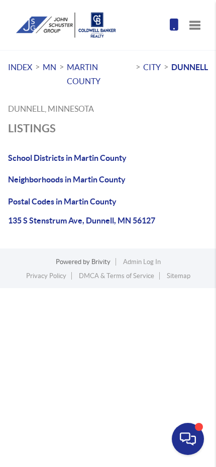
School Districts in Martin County (67, 157)
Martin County (83, 74)
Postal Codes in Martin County (62, 201)
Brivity (101, 262)
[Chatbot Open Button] (188, 439)
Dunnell (189, 67)
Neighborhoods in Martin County (67, 179)
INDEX (20, 67)
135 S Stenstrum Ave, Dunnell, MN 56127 (81, 220)
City (152, 67)
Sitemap (178, 276)
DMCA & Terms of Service (116, 276)
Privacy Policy (46, 276)
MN (49, 67)
